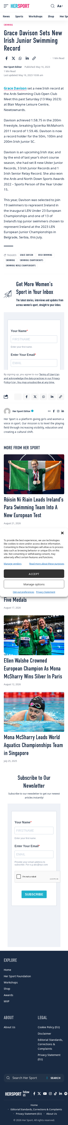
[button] (62, 533)
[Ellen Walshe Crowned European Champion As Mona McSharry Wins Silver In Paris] (34, 635)
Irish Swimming (45, 255)
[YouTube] (45, 1093)
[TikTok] (55, 1093)
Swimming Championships (31, 260)
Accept (34, 574)
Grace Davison (15, 88)
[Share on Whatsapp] (20, 58)
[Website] (49, 411)
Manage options (34, 584)
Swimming (8, 25)
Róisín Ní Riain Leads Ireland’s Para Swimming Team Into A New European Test (33, 508)
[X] (39, 1093)
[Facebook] (54, 411)
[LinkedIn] (62, 411)
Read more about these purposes (46, 563)
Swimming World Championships (21, 266)
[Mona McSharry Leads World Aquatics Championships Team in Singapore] (34, 712)
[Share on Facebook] (6, 58)
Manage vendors (13, 563)
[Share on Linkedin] (27, 58)
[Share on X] (13, 58)
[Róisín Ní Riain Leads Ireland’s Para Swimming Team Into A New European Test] (34, 474)
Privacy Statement (45, 592)
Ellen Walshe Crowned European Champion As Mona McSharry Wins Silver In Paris (33, 669)
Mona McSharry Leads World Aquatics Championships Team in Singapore (33, 745)
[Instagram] (58, 411)
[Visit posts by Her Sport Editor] (7, 411)
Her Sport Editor (13, 67)
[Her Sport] (20, 6)
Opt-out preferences (23, 592)
